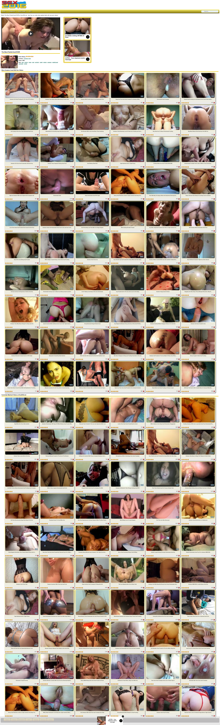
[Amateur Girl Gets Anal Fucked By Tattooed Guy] (22, 137)
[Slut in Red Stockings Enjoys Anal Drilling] (127, 526)
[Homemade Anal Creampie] (163, 73)
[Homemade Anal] (57, 169)
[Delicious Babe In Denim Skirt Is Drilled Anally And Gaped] (92, 361)
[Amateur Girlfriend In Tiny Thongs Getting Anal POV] (127, 462)
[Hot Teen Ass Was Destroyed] (163, 494)
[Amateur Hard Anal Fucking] (163, 686)
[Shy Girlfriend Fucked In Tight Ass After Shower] (198, 233)
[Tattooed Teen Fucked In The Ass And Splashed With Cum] (92, 398)
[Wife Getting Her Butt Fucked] (127, 201)
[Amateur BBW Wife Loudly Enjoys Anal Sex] (198, 558)
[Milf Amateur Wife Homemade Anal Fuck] (198, 201)
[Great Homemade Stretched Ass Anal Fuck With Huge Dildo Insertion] (57, 590)
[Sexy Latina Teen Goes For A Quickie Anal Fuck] (198, 590)
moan (30, 62)
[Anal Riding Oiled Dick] (92, 137)
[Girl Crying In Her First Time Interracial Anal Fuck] (22, 105)
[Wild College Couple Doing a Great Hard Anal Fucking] (57, 233)
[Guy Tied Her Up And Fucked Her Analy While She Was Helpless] (127, 233)
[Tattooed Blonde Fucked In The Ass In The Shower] (57, 430)
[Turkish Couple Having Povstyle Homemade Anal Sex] (163, 526)
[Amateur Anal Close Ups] (22, 558)
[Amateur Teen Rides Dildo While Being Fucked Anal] (57, 73)
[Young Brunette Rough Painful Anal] (92, 297)
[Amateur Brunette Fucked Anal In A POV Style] (22, 329)
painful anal (55, 62)
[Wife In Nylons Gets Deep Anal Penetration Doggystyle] (163, 398)
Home (4, 11)
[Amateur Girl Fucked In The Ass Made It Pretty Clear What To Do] (163, 329)
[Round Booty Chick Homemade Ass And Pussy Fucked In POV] (92, 590)
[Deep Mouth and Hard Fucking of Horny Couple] (163, 361)
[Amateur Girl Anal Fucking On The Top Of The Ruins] (22, 73)
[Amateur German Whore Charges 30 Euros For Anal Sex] (163, 297)
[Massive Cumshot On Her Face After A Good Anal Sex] (57, 361)
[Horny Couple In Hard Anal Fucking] (198, 329)
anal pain (21, 63)
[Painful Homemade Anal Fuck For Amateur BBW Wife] (198, 526)
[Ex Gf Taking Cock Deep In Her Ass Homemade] (92, 265)
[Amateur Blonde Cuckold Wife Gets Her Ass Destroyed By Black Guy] (57, 654)
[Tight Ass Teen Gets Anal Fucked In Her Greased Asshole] (127, 361)
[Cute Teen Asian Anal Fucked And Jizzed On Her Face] (22, 201)
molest (45, 62)
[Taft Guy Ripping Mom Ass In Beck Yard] (127, 558)
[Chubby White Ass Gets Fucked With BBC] (163, 137)
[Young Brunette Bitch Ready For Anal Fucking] (127, 686)
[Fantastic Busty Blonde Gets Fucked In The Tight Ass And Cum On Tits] (92, 526)
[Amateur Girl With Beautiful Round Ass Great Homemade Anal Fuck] (163, 558)
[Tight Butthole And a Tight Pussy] (127, 137)
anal (33, 62)
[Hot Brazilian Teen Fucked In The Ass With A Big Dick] (163, 622)
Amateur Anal (27, 58)
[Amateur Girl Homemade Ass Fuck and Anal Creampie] (127, 622)
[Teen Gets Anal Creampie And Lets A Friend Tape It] (163, 654)
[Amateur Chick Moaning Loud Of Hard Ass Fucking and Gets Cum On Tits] (127, 105)
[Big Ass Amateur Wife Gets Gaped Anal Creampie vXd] (22, 169)
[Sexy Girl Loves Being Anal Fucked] (22, 233)
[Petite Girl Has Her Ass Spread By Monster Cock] (22, 622)
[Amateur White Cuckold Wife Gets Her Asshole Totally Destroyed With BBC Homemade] (163, 233)
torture (26, 62)
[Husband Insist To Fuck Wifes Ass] (57, 494)
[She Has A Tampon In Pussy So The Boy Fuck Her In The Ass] (127, 329)
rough (41, 62)
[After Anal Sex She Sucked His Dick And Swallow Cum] (92, 329)
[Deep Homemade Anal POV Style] (92, 169)
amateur (49, 62)
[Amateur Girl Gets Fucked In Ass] (198, 297)
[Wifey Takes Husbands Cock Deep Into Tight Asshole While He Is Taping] (57, 686)
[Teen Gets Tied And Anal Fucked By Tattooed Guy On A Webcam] (57, 526)
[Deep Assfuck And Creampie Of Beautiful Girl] (92, 558)
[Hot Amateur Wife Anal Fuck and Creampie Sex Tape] (92, 686)
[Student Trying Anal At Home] (163, 265)
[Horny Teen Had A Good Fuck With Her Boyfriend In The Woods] (22, 361)
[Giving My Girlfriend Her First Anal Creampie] (163, 590)
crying (25, 63)
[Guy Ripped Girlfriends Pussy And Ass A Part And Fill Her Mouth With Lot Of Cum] (127, 297)
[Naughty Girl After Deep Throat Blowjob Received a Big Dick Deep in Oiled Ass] (198, 265)
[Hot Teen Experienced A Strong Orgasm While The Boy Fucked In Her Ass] (92, 494)
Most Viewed (22, 11)
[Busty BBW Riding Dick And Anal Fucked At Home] (92, 654)
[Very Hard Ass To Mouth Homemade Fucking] (163, 105)
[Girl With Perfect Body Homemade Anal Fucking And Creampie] (22, 462)
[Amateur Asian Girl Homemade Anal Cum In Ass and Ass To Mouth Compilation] (57, 201)
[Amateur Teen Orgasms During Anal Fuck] (57, 137)
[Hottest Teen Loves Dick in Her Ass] (22, 430)
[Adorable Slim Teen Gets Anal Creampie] (198, 654)
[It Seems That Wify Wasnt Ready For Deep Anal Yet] (22, 297)
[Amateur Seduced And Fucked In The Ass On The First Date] (92, 622)
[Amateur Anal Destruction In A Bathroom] (198, 494)
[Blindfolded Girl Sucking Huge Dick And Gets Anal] (57, 105)
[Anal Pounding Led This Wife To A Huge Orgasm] (92, 201)
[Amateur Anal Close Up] (92, 233)
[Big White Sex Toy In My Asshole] (22, 398)
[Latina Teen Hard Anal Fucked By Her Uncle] (127, 398)
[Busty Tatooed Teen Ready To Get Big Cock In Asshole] (198, 169)
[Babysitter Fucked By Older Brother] (57, 329)
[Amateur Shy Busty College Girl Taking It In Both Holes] (198, 430)
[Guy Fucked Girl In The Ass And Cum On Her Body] (127, 265)
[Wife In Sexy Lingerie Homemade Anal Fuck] (57, 462)
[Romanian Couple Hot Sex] (22, 654)
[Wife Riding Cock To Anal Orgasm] (127, 494)
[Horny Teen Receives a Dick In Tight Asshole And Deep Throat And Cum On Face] (127, 169)
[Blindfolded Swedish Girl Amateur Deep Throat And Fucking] (127, 590)
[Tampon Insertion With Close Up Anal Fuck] (57, 558)
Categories (12, 11)
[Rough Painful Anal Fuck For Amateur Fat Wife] (92, 462)
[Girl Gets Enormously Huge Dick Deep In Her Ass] (22, 494)
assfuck (37, 62)
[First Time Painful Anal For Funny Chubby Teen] (163, 462)
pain (23, 62)
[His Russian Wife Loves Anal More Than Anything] (92, 105)
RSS (30, 11)
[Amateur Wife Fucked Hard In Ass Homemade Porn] (92, 73)
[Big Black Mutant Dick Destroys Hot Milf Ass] (198, 105)
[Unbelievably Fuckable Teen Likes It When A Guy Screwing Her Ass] (198, 137)
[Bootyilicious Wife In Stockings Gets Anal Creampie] (127, 430)
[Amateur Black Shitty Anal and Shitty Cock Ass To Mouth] (198, 462)
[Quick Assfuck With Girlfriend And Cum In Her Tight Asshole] (57, 297)
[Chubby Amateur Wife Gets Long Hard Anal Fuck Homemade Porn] (198, 398)
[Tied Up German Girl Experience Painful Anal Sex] (22, 265)
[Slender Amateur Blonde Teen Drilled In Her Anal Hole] (57, 622)
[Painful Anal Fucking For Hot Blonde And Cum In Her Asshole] (198, 73)
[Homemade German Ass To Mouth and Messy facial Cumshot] (57, 265)
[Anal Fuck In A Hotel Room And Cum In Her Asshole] (198, 622)
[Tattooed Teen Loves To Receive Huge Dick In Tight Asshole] (198, 686)
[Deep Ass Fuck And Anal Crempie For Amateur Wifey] (127, 73)
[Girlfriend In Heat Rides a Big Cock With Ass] (127, 654)
